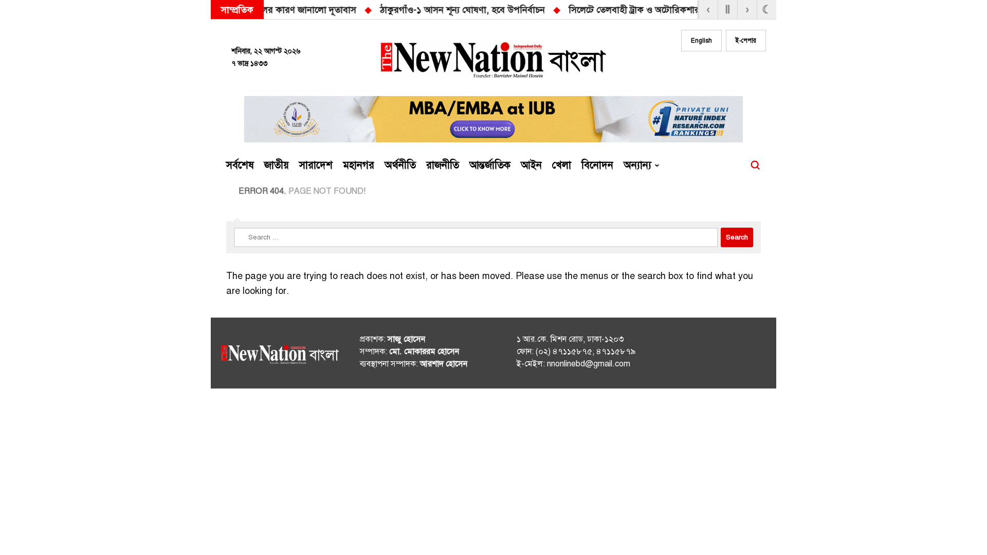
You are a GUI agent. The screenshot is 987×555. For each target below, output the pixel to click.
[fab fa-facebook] (695, 70)
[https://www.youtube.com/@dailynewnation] (740, 355)
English (701, 40)
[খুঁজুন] (755, 165)
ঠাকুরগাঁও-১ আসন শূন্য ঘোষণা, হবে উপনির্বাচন (286, 9)
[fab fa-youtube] (736, 70)
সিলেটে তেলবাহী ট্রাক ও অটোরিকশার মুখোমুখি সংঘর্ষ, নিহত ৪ (502, 9)
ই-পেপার (746, 40)
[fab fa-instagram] (715, 70)
